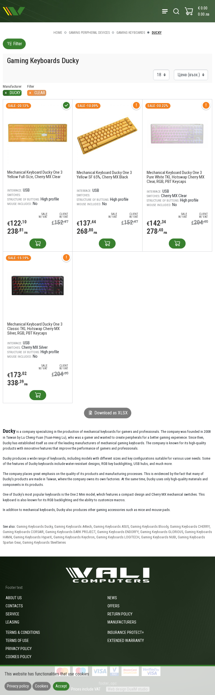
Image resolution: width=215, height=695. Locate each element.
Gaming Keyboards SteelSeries (44, 542)
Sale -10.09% (88, 106)
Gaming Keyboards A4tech (73, 526)
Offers (114, 606)
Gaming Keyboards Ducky (35, 526)
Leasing (12, 622)
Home (57, 33)
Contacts (14, 606)
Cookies (41, 686)
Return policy (120, 614)
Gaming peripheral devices (89, 33)
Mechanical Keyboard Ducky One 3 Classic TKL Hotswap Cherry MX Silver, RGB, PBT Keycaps (34, 329)
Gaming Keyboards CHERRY (190, 526)
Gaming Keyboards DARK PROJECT (70, 532)
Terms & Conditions (23, 632)
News (112, 598)
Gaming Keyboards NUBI (158, 537)
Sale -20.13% (18, 106)
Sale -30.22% (158, 106)
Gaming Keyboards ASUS (111, 526)
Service (12, 614)
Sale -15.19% (18, 258)
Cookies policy (18, 657)
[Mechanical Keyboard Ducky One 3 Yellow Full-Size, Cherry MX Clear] (37, 133)
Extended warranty (126, 640)
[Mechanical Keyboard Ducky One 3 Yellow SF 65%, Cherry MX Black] (107, 134)
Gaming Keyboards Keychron (74, 537)
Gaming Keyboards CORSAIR (23, 532)
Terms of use (17, 640)
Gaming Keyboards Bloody (149, 526)
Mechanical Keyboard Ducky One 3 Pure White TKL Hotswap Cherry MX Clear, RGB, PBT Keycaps (175, 177)
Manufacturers (122, 622)
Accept (61, 686)
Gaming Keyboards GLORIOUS (161, 532)
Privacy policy (19, 648)
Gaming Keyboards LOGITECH (117, 537)
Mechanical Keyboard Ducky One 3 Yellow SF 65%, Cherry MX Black (104, 175)
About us (14, 598)
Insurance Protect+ (126, 632)
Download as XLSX (110, 412)
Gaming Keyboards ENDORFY (118, 532)
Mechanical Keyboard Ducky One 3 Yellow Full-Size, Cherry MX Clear (34, 174)
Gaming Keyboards (130, 33)
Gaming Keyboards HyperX (32, 537)
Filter (17, 43)
